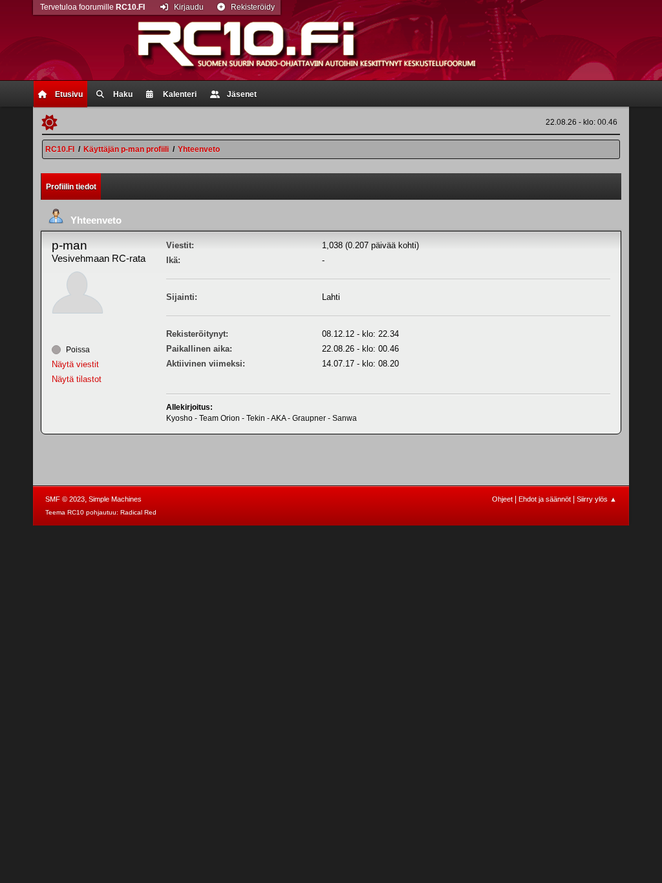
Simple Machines (115, 499)
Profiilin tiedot (71, 186)
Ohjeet (502, 499)
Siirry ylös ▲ (597, 499)
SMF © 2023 (65, 499)
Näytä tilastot (76, 379)
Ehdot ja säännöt (544, 499)
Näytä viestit (75, 364)
